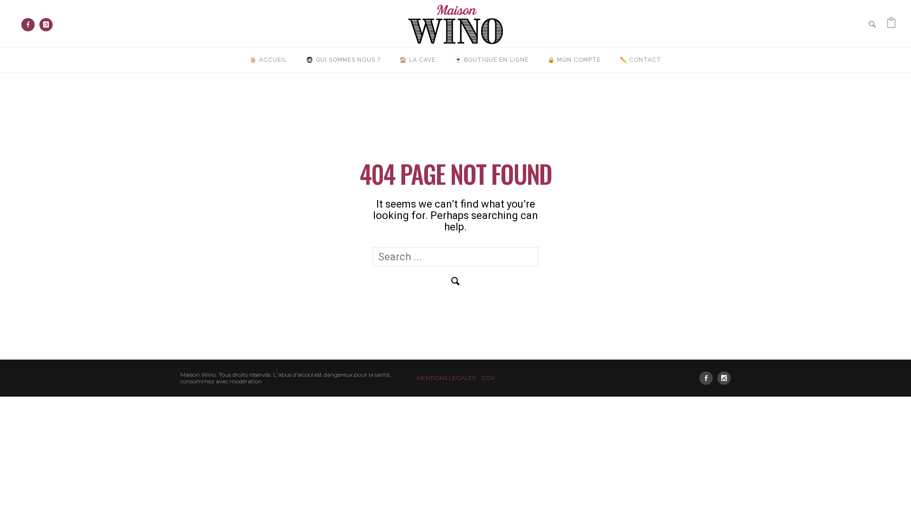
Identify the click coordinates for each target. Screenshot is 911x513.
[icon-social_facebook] (708, 378)
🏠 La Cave (418, 60)
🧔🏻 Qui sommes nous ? (343, 60)
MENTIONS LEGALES (446, 377)
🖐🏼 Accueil (268, 60)
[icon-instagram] (46, 24)
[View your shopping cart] (891, 23)
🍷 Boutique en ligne (492, 60)
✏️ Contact (640, 60)
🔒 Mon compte (574, 60)
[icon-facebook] (30, 24)
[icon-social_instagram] (724, 378)
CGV (488, 377)
